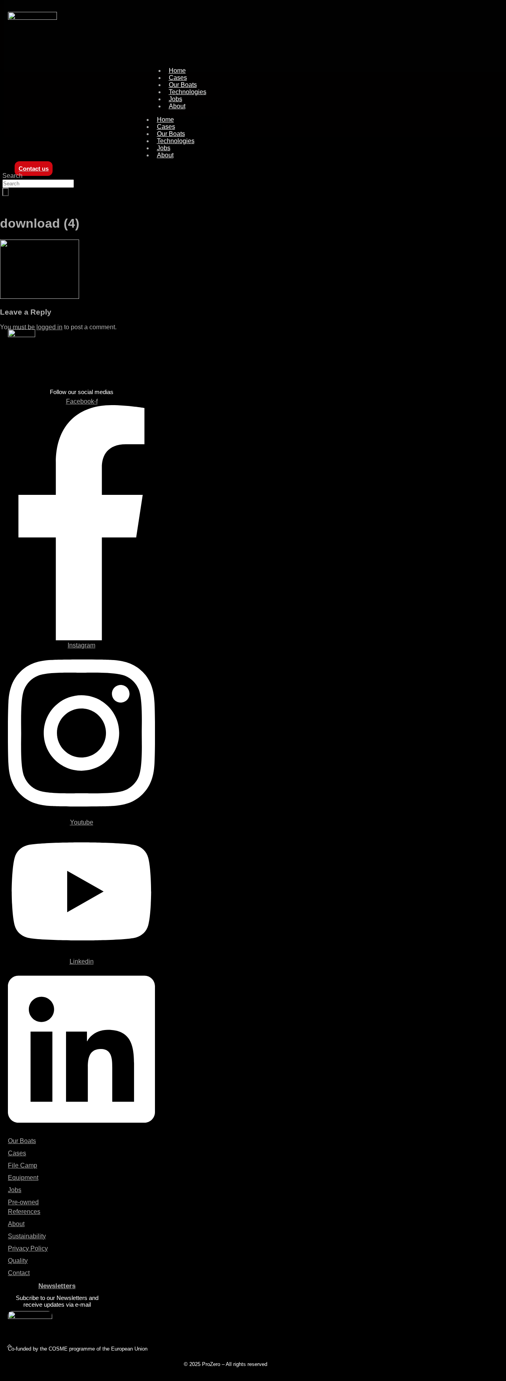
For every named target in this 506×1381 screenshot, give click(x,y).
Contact (19, 1273)
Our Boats (171, 133)
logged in (49, 327)
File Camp (22, 1165)
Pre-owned (23, 1202)
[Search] (5, 192)
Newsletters (57, 1286)
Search (12, 175)
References (24, 1211)
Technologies (187, 92)
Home (165, 119)
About (177, 106)
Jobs (163, 148)
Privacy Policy (28, 1248)
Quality (18, 1260)
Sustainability (27, 1236)
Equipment (23, 1177)
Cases (166, 126)
